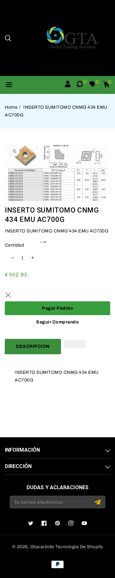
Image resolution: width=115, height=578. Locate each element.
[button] (8, 38)
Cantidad (14, 245)
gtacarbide (42, 546)
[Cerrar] (8, 295)
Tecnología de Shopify (79, 546)
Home (11, 107)
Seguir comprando (57, 322)
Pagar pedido (57, 308)
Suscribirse (98, 502)
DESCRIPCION (33, 346)
